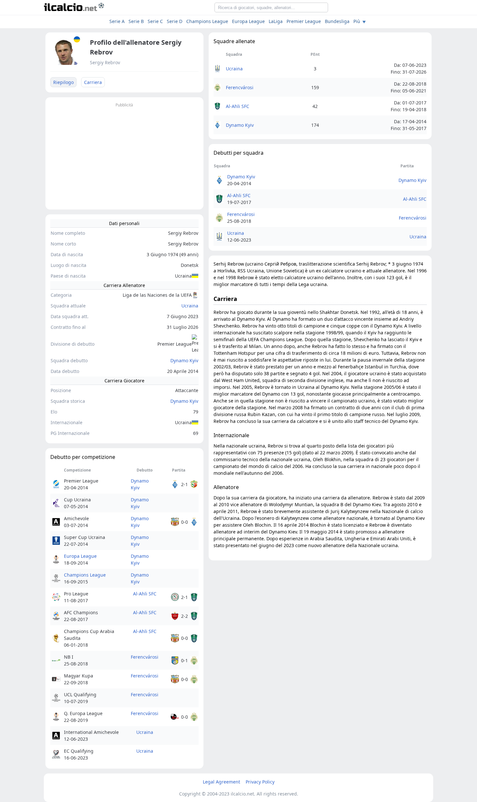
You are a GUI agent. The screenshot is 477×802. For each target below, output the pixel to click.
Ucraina (189, 306)
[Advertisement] (124, 154)
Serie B (136, 21)
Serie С (155, 21)
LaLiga (276, 21)
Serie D (174, 21)
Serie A (117, 21)
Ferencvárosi (144, 657)
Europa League (248, 21)
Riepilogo (63, 82)
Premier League (304, 21)
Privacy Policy (260, 782)
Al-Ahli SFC (144, 594)
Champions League (207, 21)
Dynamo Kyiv (184, 360)
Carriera (93, 82)
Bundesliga (337, 21)
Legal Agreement (221, 782)
